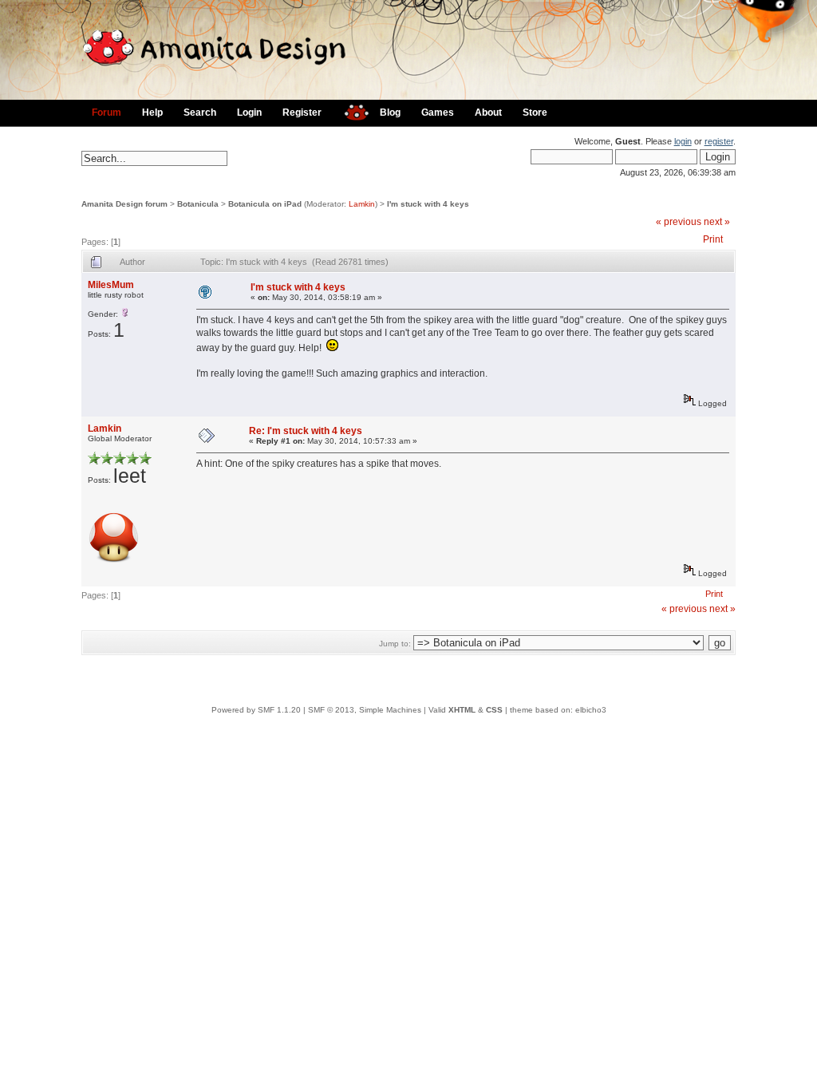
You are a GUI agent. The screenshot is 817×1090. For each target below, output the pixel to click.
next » (717, 221)
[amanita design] (350, 110)
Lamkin (362, 203)
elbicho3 (590, 709)
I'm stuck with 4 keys (428, 203)
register (719, 141)
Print (713, 239)
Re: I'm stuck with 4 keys (305, 430)
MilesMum (111, 284)
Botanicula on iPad (265, 203)
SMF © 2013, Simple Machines (364, 709)
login (683, 141)
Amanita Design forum (124, 203)
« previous (678, 221)
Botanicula (198, 203)
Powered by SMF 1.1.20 (256, 709)
